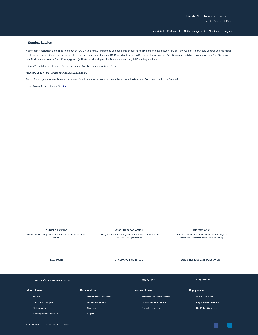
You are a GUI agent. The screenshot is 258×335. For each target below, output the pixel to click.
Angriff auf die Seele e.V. (207, 302)
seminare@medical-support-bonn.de (52, 280)
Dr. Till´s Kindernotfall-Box (154, 302)
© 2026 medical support (35, 324)
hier (64, 86)
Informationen (202, 229)
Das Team (56, 259)
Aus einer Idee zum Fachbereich (201, 259)
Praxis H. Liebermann (152, 308)
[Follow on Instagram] (223, 325)
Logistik (228, 31)
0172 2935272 (203, 280)
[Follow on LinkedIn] (229, 325)
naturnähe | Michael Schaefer (156, 296)
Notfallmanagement (194, 31)
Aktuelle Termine (56, 229)
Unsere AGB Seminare (129, 259)
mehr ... (74, 120)
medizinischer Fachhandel (99, 296)
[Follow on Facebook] (216, 325)
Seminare (214, 31)
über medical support (43, 302)
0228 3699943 (148, 280)
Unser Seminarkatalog (129, 229)
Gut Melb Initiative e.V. (206, 308)
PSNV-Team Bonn (204, 296)
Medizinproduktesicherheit (45, 313)
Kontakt (36, 296)
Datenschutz (64, 324)
